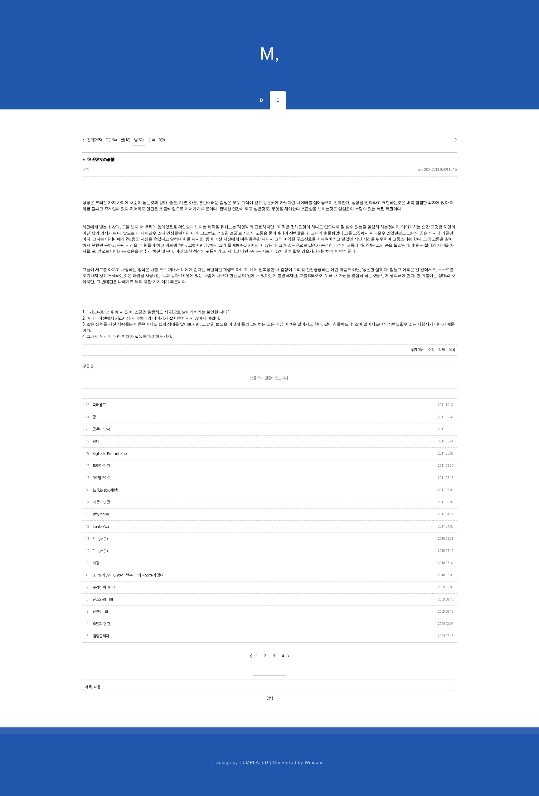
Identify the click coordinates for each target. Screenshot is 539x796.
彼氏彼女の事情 (101, 159)
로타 (96, 441)
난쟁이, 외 (100, 612)
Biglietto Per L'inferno (110, 454)
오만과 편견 (101, 624)
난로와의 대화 (103, 599)
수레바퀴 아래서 (104, 587)
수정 (431, 350)
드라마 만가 (101, 466)
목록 (452, 350)
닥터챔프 (99, 405)
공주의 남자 (101, 429)
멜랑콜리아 (101, 636)
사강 (96, 563)
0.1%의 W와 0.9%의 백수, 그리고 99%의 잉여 (128, 575)
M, (269, 53)
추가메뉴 (417, 350)
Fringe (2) (100, 539)
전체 (94, 140)
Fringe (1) (100, 551)
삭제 (441, 350)
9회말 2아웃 (102, 478)
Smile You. (101, 526)
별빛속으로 (101, 514)
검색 (269, 698)
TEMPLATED (254, 762)
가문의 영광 (101, 502)
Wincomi (314, 762)
